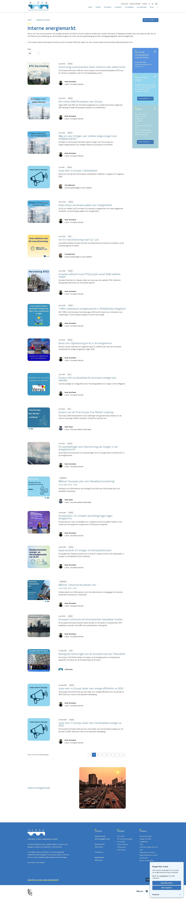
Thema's (98, 7)
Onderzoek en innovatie (147, 852)
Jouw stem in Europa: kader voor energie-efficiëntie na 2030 (91, 688)
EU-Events (118, 7)
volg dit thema (149, 20)
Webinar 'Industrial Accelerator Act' (77, 584)
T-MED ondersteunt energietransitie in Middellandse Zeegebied (92, 308)
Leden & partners (135, 4)
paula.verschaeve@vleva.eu (143, 64)
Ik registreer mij (144, 98)
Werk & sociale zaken (141, 135)
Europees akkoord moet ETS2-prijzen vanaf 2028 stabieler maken (90, 275)
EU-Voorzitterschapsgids (125, 839)
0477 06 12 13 (139, 67)
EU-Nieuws (107, 7)
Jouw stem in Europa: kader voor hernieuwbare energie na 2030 (90, 724)
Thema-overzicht (144, 142)
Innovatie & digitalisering (143, 130)
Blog (151, 7)
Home (90, 7)
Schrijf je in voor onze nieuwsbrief (43, 879)
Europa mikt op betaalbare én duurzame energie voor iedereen (87, 379)
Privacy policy (121, 847)
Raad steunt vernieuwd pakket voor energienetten (85, 205)
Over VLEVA (124, 4)
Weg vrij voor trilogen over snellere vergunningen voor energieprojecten (88, 137)
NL (149, 4)
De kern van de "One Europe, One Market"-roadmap (86, 412)
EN (152, 4)
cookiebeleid (164, 876)
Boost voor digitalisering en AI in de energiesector (85, 343)
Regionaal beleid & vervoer (143, 132)
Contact (144, 4)
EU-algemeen (139, 119)
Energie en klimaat (43, 20)
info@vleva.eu (99, 852)
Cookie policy (121, 850)
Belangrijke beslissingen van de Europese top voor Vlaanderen (92, 653)
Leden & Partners (122, 844)
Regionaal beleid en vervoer (148, 855)
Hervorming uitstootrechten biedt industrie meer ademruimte (92, 67)
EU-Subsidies (129, 7)
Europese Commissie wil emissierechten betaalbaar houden (91, 619)
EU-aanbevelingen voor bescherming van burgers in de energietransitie (88, 448)
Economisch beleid (141, 114)
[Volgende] (124, 755)
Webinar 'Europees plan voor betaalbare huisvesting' (86, 481)
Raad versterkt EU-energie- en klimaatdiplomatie (85, 550)
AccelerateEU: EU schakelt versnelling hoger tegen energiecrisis (85, 517)
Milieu (136, 123)
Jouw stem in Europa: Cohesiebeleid (78, 170)
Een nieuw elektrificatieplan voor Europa (80, 101)
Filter (29, 49)
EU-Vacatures (141, 7)
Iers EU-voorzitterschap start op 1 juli (79, 239)
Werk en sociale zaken (146, 860)
